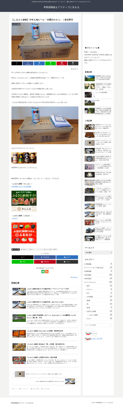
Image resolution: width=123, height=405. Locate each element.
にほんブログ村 (97, 338)
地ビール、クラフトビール (37, 249)
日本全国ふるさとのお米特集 (21, 186)
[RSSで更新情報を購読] (47, 271)
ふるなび (15, 218)
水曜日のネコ (25, 249)
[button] (73, 63)
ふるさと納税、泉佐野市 (51, 249)
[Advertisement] (96, 31)
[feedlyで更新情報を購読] (43, 271)
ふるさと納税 (16, 249)
